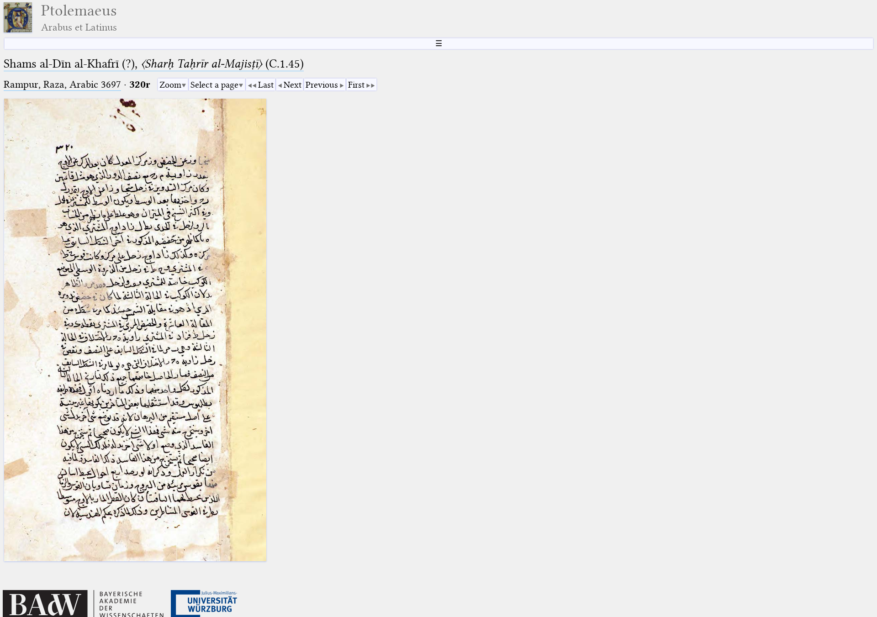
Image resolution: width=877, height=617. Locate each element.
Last (266, 84)
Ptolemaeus (79, 17)
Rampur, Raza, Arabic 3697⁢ (62, 84)
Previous (322, 84)
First (356, 84)
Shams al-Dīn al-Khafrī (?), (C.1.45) (154, 64)
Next (292, 84)
